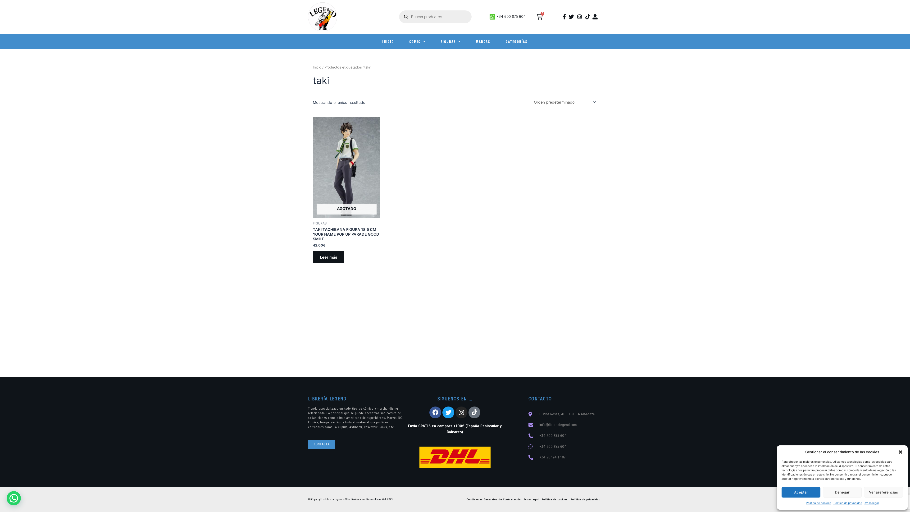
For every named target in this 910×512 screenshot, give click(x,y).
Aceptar (801, 492)
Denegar (842, 492)
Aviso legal (871, 503)
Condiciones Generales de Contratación (493, 499)
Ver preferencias (883, 492)
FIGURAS (448, 41)
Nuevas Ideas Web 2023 (379, 499)
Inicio (317, 67)
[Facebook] (435, 412)
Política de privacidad (847, 503)
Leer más (328, 257)
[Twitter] (448, 412)
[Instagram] (461, 412)
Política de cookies (818, 503)
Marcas (483, 41)
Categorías (517, 41)
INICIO (388, 41)
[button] (900, 452)
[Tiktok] (474, 412)
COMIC (415, 41)
